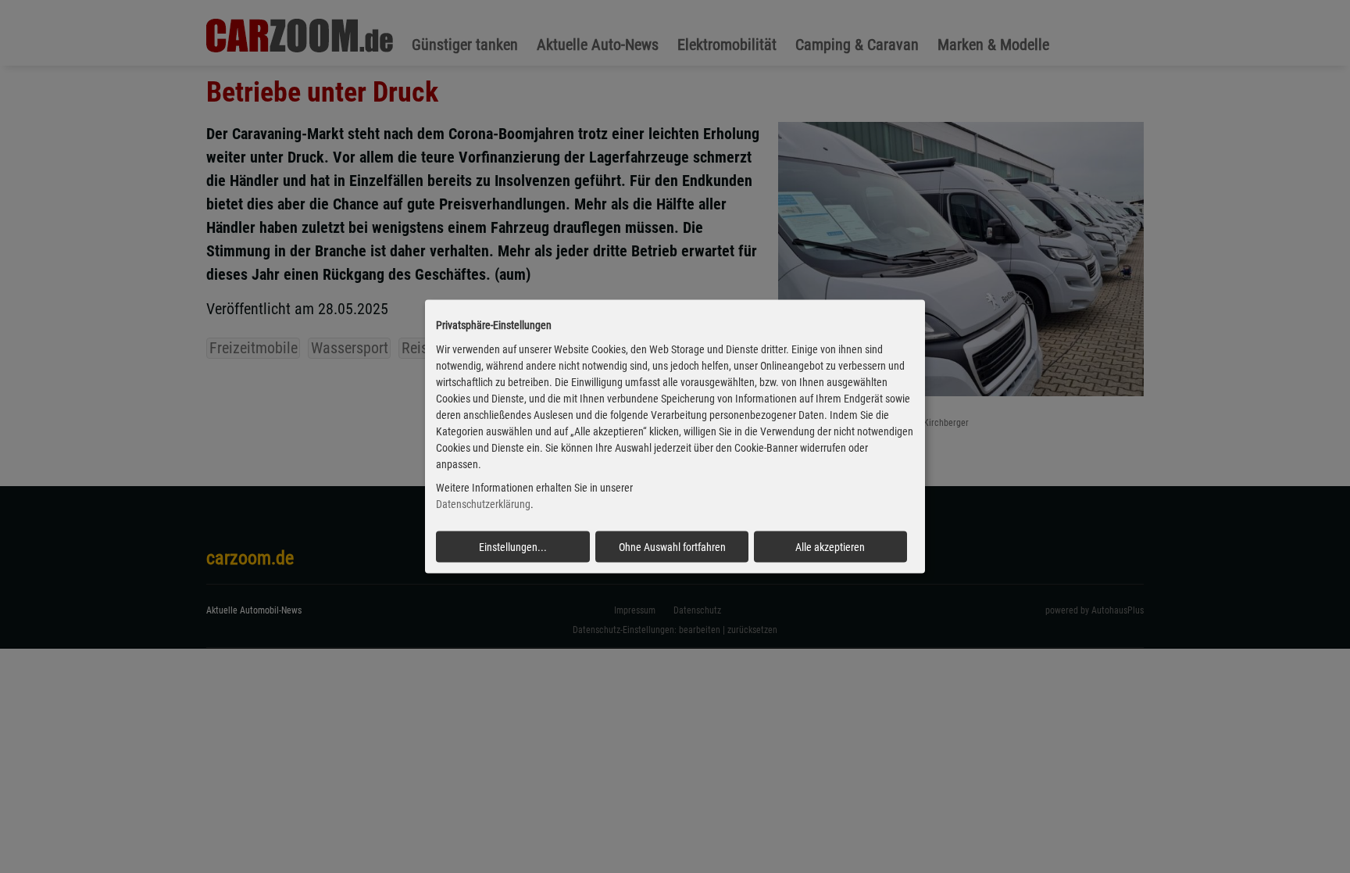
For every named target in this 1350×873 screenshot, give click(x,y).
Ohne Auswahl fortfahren (672, 547)
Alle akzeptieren (830, 547)
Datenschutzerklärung (483, 504)
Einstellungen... (513, 547)
